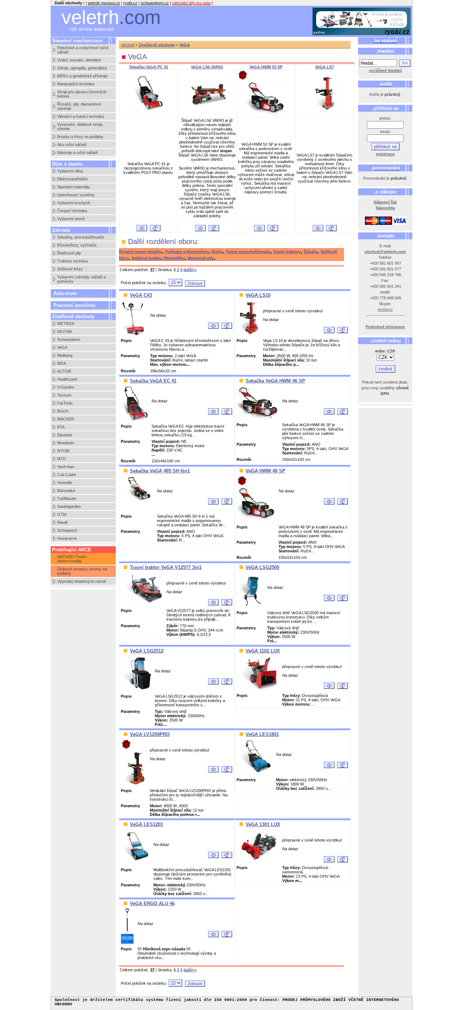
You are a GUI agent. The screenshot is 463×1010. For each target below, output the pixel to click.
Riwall (62, 522)
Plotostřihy (174, 258)
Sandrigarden (69, 506)
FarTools (65, 403)
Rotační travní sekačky (140, 251)
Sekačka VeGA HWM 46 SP (275, 381)
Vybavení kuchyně (73, 203)
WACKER (65, 419)
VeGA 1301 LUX (263, 824)
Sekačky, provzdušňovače (80, 237)
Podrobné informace (385, 327)
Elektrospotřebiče (72, 179)
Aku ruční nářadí (71, 144)
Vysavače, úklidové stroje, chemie (80, 126)
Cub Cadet (66, 474)
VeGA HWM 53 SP (266, 67)
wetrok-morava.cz (104, 3)
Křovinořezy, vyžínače (77, 245)
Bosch (62, 411)
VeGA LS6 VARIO (207, 67)
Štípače (310, 251)
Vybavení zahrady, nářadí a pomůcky (81, 279)
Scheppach (67, 530)
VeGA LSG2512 (146, 651)
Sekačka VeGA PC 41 (148, 67)
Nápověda (385, 208)
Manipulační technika (75, 84)
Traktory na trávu (72, 261)
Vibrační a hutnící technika (80, 116)
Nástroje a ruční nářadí (77, 152)
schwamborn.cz (155, 3)
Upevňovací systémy (76, 195)
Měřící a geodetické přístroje (82, 76)
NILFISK (64, 331)
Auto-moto (65, 293)
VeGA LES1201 (146, 824)
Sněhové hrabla (146, 258)
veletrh (111, 17)
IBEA (61, 363)
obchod (127, 45)
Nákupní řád (385, 202)
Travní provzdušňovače (248, 251)
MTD (61, 459)
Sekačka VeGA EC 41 (153, 381)
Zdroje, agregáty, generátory (82, 68)
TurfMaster (67, 498)
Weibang (64, 355)
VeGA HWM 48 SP (265, 471)
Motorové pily (201, 258)
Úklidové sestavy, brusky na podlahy (82, 571)
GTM (61, 514)
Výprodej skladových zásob (81, 581)
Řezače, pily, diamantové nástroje (79, 106)
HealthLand (67, 379)
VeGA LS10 (258, 295)
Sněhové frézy (70, 269)
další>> (190, 270)
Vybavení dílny (70, 171)
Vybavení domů (71, 219)
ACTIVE (64, 371)
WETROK (66, 323)
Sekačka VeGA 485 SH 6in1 (160, 471)
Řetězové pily (69, 253)
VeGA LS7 (324, 67)
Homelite (64, 482)
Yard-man (65, 467)
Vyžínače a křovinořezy (187, 251)
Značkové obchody (157, 45)
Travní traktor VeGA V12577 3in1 (165, 567)
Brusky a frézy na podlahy (80, 136)
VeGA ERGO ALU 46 (152, 903)
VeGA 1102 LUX (263, 651)
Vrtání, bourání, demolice (79, 60)
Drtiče (217, 251)
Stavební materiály (73, 187)
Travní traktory (287, 251)
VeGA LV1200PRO (150, 734)
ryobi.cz (130, 3)
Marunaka (66, 490)
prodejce (385, 309)
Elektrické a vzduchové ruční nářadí (83, 50)
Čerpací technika (72, 211)
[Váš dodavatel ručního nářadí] (361, 21)
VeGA (62, 347)
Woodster (65, 443)
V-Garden (65, 387)
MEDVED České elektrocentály (71, 559)
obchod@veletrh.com (385, 251)
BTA (60, 427)
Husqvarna (67, 538)
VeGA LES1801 (262, 734)
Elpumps (64, 435)
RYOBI (63, 451)
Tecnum (64, 395)
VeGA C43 (141, 295)
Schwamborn (68, 339)
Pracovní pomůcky (74, 305)
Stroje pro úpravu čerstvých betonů (81, 94)
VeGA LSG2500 (262, 567)
